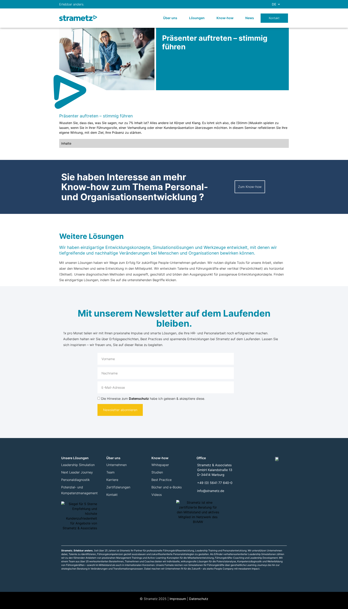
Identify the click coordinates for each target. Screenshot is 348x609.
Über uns (170, 18)
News (249, 18)
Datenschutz (139, 399)
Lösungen (197, 18)
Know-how (224, 18)
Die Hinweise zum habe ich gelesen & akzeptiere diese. (153, 399)
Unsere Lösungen (75, 458)
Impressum (178, 599)
